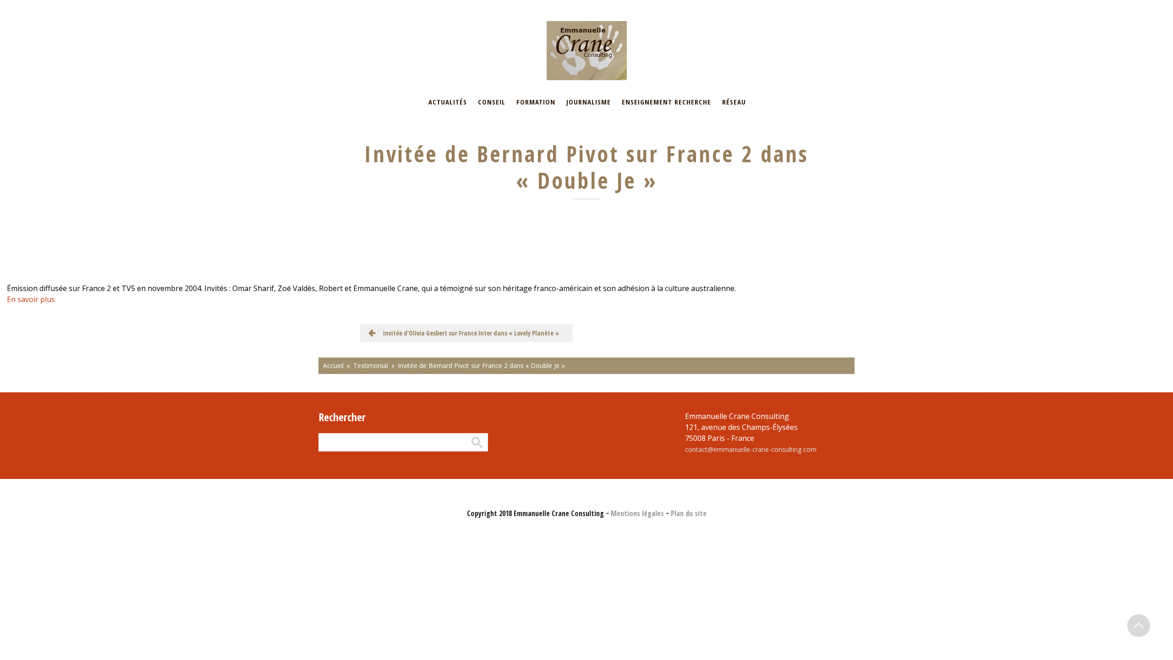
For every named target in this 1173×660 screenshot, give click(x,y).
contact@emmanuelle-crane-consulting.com (751, 449)
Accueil (333, 365)
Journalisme (588, 101)
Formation (535, 101)
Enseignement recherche (666, 101)
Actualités (447, 101)
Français (330, 6)
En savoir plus (31, 299)
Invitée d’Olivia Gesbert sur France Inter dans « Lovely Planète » (471, 333)
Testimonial (370, 365)
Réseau (734, 101)
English (363, 6)
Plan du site (689, 513)
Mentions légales (637, 513)
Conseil (491, 101)
